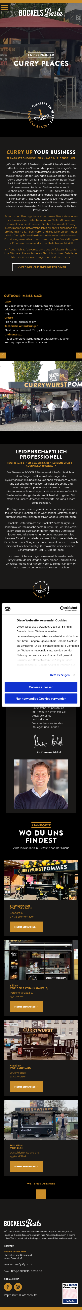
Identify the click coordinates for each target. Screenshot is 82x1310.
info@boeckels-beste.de (26, 1270)
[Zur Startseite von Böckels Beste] (41, 13)
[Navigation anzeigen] (5, 7)
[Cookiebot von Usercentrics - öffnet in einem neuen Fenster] (60, 609)
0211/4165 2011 (22, 1264)
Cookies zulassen (41, 687)
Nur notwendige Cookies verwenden (41, 698)
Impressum (11, 1295)
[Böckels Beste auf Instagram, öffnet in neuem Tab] (18, 1287)
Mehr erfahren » (26, 926)
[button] (79, 355)
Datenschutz (28, 1295)
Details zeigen (60, 675)
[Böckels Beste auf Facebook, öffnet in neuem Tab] (8, 1287)
